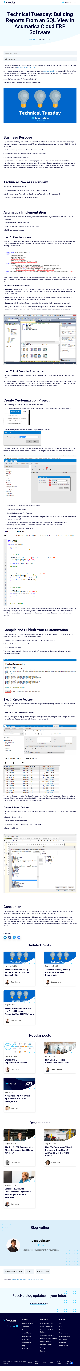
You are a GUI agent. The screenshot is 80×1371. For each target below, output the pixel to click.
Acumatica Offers (46, 1345)
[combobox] (40, 59)
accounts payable (49, 71)
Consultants (63, 1339)
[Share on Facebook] (9, 937)
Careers (24, 1330)
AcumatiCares (26, 1333)
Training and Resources (35, 1279)
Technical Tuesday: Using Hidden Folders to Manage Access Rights (17, 972)
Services (61, 1330)
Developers (62, 1342)
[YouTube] (17, 1326)
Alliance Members (65, 1336)
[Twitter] (39, 1245)
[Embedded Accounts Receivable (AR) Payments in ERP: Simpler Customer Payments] (19, 1177)
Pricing (42, 1348)
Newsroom (25, 1339)
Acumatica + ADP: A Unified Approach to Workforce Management (17, 1099)
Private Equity (63, 1333)
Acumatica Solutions (19, 1279)
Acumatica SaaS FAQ (47, 1335)
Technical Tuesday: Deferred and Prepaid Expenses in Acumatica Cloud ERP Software (19, 1011)
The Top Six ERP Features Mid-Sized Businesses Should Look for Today (19, 1150)
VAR (60, 1327)
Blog (23, 1346)
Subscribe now (38, 1303)
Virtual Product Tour (46, 1327)
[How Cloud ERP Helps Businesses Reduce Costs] (60, 1048)
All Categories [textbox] (10, 59)
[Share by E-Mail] (18, 937)
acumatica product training (13, 1271)
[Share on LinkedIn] (5, 937)
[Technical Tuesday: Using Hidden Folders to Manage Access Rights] (19, 958)
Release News (26, 1342)
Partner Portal (63, 1346)
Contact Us (25, 1349)
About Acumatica (27, 1323)
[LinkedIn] (43, 1245)
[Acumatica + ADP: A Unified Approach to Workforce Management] (19, 1084)
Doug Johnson (34, 39)
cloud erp (30, 1271)
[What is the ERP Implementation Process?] (19, 1048)
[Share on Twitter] (14, 937)
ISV (60, 1323)
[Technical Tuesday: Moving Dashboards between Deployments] (60, 958)
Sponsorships (26, 1336)
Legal (44, 1362)
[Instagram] (7, 1326)
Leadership (25, 1327)
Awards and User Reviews (48, 1338)
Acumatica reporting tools (26, 67)
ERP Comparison (45, 1341)
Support (42, 1351)
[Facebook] (4, 1326)
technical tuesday (43, 1271)
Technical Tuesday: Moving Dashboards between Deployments (57, 972)
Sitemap (51, 1362)
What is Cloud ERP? (46, 1323)
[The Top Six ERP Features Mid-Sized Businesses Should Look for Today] (19, 1135)
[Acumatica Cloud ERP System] (10, 1321)
